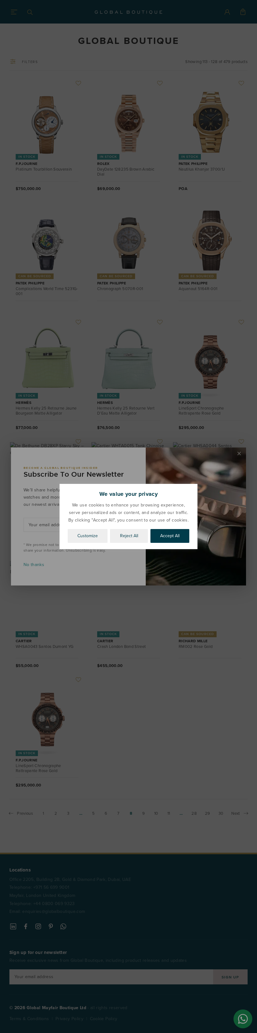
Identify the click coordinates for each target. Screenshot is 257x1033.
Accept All (170, 535)
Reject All (129, 535)
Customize (87, 535)
